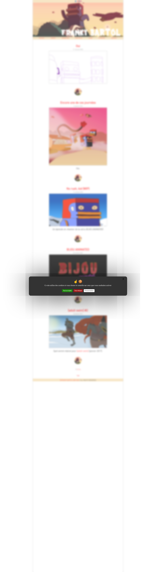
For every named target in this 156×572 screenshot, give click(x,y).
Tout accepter (67, 290)
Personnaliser (89, 290)
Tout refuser (78, 290)
